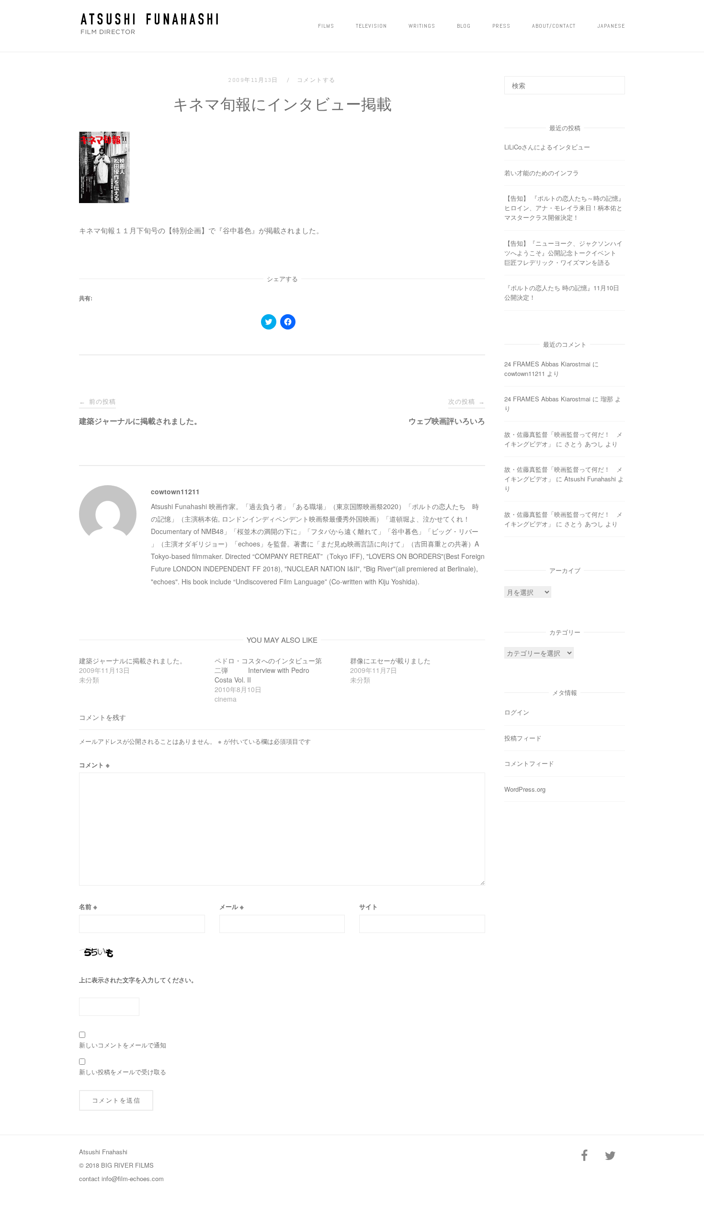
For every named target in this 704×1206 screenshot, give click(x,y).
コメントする (316, 80)
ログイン (516, 712)
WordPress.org (524, 789)
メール (231, 906)
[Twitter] (610, 1156)
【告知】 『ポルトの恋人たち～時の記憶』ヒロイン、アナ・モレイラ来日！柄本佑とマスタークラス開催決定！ (564, 207)
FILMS (326, 26)
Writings (422, 26)
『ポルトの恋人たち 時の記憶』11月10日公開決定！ (561, 292)
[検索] (614, 81)
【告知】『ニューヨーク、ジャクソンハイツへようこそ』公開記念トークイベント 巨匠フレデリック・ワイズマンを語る (563, 253)
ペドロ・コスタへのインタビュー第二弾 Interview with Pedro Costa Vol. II (268, 670)
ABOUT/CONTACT (554, 26)
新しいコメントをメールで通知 (122, 1044)
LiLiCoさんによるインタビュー (547, 146)
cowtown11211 (175, 491)
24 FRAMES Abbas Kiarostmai (547, 363)
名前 (88, 906)
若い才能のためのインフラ (541, 172)
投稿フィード (523, 737)
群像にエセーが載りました (390, 660)
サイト (368, 906)
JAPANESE (611, 26)
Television (371, 26)
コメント (94, 764)
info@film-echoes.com (133, 1178)
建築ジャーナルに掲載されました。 (132, 660)
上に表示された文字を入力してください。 (138, 979)
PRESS (501, 26)
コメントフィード (529, 763)
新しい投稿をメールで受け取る (122, 1071)
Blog (464, 26)
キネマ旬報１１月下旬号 (118, 230)
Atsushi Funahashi (590, 478)
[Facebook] (584, 1156)
